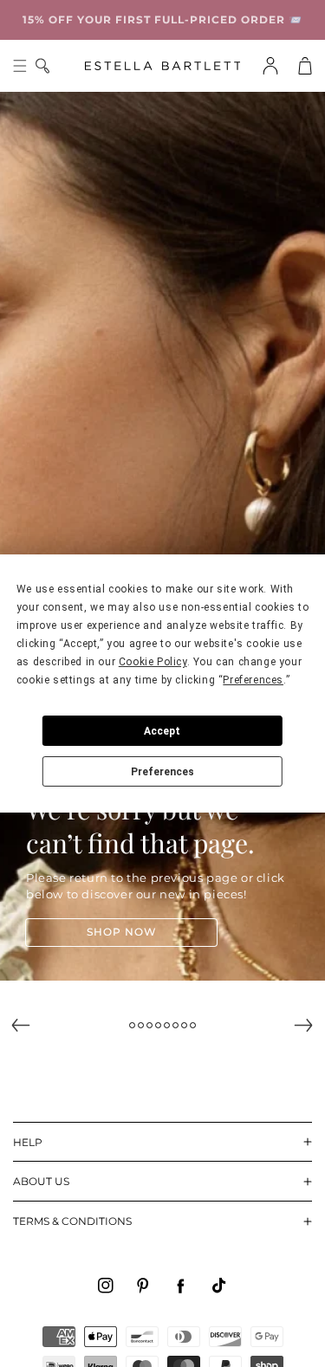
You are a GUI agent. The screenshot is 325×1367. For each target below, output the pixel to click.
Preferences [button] (253, 680)
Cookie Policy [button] (153, 662)
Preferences (162, 772)
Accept (162, 731)
